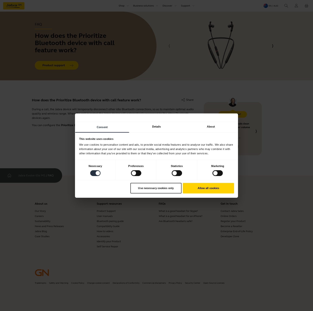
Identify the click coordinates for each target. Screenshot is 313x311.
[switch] (136, 173)
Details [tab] (156, 126)
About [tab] (211, 126)
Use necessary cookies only (156, 188)
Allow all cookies (208, 188)
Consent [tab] (102, 126)
